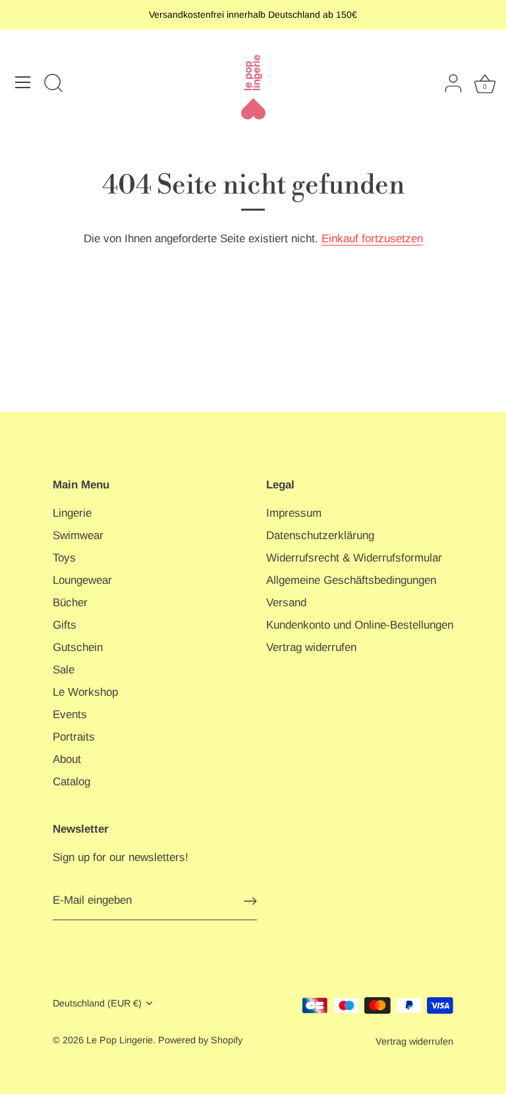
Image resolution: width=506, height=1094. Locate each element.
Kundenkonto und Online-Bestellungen (359, 625)
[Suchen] (53, 84)
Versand (286, 602)
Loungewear (82, 580)
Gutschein (78, 647)
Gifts (64, 625)
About (67, 759)
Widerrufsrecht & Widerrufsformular (354, 558)
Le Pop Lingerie (119, 1040)
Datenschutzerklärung (320, 535)
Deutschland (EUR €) (97, 1003)
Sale (63, 670)
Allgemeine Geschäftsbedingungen (351, 580)
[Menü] (23, 82)
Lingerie (72, 513)
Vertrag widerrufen (311, 647)
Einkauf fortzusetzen (372, 238)
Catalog (71, 781)
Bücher (70, 602)
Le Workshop (85, 692)
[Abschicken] (250, 901)
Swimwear (78, 535)
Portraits (74, 737)
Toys (64, 558)
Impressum (294, 513)
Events (70, 714)
